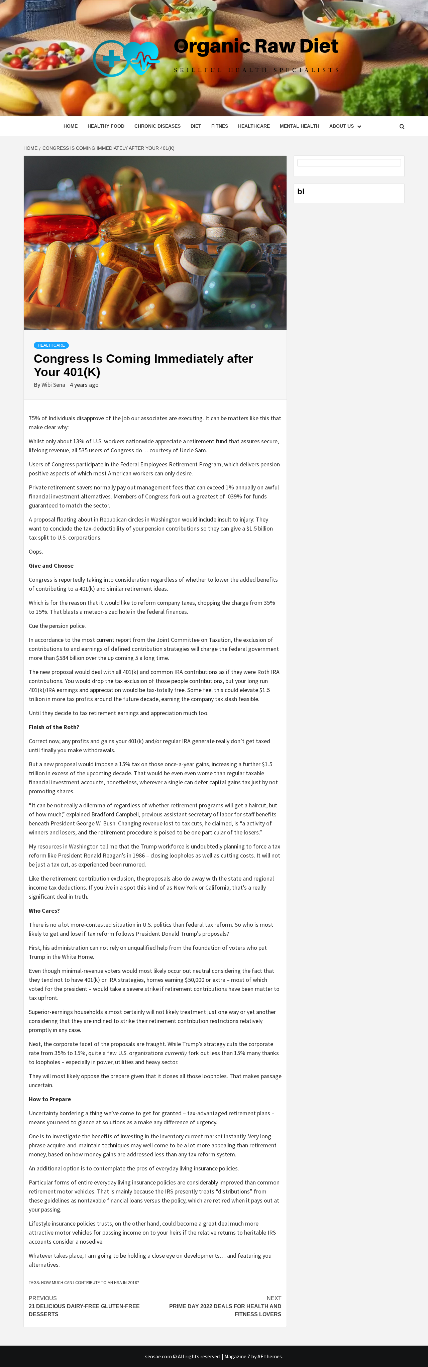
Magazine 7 (237, 1356)
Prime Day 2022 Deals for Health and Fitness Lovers (225, 1306)
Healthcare (254, 126)
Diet (196, 126)
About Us (341, 126)
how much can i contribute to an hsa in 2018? (90, 1282)
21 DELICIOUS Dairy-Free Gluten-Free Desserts (84, 1306)
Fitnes (219, 126)
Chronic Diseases (157, 126)
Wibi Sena (54, 384)
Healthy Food (106, 126)
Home (71, 126)
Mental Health (299, 126)
